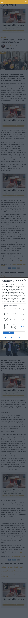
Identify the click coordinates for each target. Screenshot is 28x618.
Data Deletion (6, 337)
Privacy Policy (22, 337)
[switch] (22, 309)
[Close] (25, 280)
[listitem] (14, 306)
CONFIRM (8, 332)
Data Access (14, 337)
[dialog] (14, 309)
